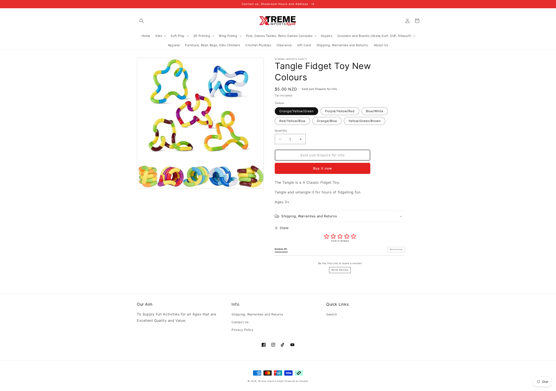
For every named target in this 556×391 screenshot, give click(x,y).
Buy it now (322, 168)
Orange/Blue (327, 121)
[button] (141, 21)
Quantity (281, 130)
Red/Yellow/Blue (292, 121)
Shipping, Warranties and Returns (257, 314)
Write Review (339, 269)
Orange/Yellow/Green (296, 111)
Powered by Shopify (296, 381)
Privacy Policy (242, 330)
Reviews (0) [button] (281, 249)
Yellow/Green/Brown (364, 121)
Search (331, 314)
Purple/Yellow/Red (340, 111)
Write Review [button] (396, 249)
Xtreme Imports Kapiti (271, 381)
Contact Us (240, 322)
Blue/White (374, 111)
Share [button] (284, 228)
